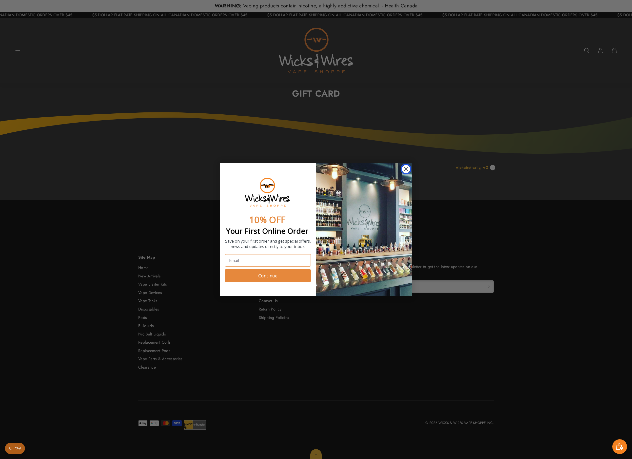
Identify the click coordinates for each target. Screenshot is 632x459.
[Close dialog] (406, 169)
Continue (267, 276)
